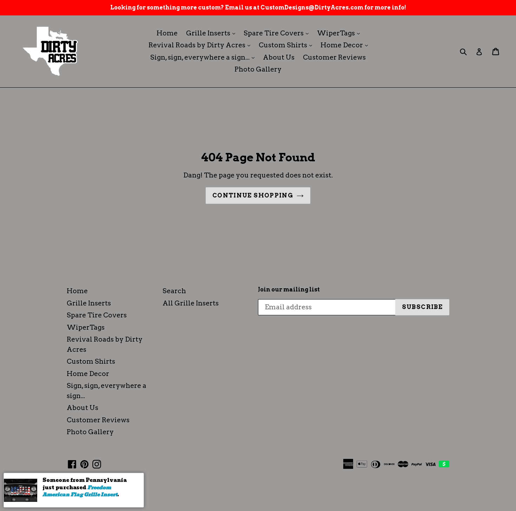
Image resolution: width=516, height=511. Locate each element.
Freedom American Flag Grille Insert (79, 491)
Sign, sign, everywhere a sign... (204, 57)
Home (167, 33)
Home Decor (345, 45)
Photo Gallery (258, 69)
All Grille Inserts (191, 303)
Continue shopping (252, 195)
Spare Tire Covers (278, 33)
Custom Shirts (287, 45)
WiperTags (340, 33)
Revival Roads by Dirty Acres (201, 45)
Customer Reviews (334, 57)
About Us (279, 57)
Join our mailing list (289, 289)
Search (174, 291)
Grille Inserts (212, 33)
